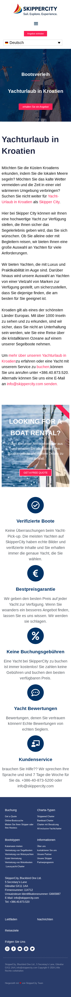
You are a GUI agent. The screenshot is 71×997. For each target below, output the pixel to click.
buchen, (43, 367)
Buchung (11, 810)
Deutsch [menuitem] (17, 42)
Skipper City (49, 202)
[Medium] (26, 948)
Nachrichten (45, 919)
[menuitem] (32, 43)
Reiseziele (12, 930)
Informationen (46, 840)
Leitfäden (11, 919)
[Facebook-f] (13, 948)
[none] (32, 43)
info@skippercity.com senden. (32, 384)
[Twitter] (32, 948)
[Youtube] (20, 948)
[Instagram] (7, 948)
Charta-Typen (46, 810)
